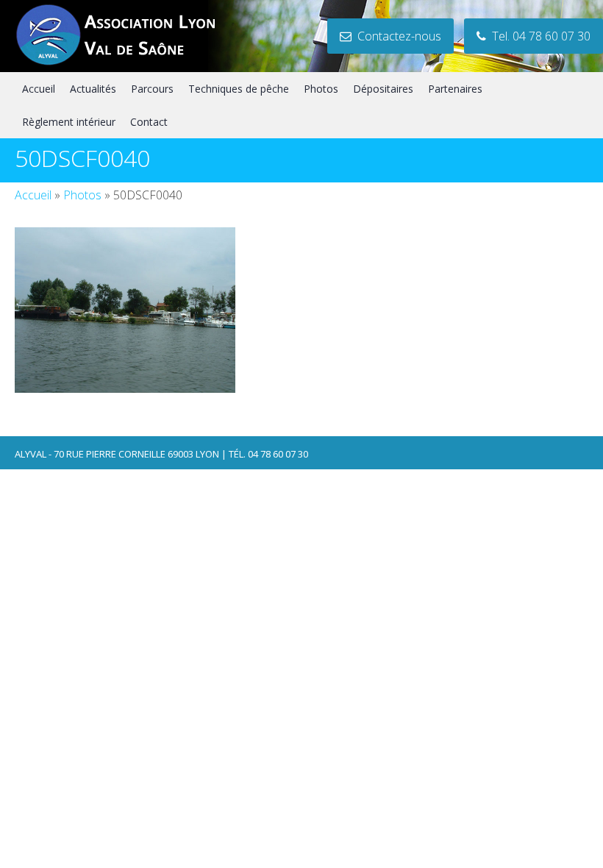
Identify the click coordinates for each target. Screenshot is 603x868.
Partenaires (455, 89)
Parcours (152, 89)
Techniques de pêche (238, 89)
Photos (321, 89)
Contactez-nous (396, 36)
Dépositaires (383, 89)
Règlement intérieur (68, 122)
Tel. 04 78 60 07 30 (538, 36)
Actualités (93, 89)
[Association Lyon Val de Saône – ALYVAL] (129, 63)
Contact (149, 122)
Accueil (38, 89)
